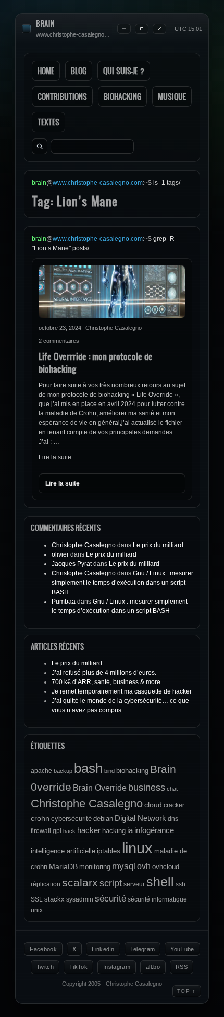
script (110, 883)
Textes (48, 122)
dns (173, 819)
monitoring (94, 867)
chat (172, 788)
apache (41, 771)
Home (46, 70)
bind (109, 771)
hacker (89, 830)
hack (69, 831)
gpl (57, 831)
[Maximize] (141, 29)
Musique (172, 96)
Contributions (62, 96)
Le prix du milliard (158, 545)
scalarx (80, 882)
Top (186, 991)
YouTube (182, 949)
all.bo (153, 967)
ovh (144, 866)
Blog (78, 70)
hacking (114, 831)
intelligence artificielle (63, 851)
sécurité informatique (157, 899)
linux (137, 848)
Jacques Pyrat (72, 564)
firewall (41, 831)
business (146, 787)
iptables (108, 851)
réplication (45, 884)
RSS (182, 967)
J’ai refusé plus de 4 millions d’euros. (104, 672)
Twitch (45, 967)
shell (160, 882)
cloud (153, 805)
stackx (54, 899)
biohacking (132, 771)
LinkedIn (103, 949)
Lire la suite (55, 457)
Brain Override (100, 787)
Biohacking (122, 96)
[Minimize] (124, 29)
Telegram (142, 949)
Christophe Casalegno (84, 545)
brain (45, 24)
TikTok (78, 967)
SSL (37, 899)
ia (130, 830)
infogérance (154, 830)
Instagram (116, 967)
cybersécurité (71, 819)
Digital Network (140, 818)
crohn (40, 818)
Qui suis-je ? (123, 70)
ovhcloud (165, 867)
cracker (174, 805)
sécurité (110, 899)
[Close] (159, 29)
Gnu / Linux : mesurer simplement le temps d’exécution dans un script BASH (122, 583)
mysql (123, 866)
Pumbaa (64, 601)
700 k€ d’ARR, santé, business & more (106, 682)
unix (37, 910)
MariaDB (63, 866)
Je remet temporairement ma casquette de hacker (122, 691)
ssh (180, 884)
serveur (134, 884)
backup (63, 771)
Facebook (43, 949)
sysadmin (79, 899)
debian (103, 819)
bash (88, 768)
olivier (60, 554)
